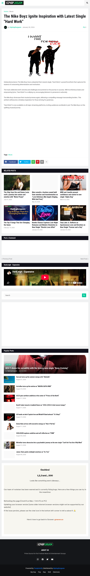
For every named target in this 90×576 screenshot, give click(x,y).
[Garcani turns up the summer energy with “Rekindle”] (9, 379)
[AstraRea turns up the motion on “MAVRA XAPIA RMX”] (9, 388)
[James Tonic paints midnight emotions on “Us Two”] (9, 454)
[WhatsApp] (33, 162)
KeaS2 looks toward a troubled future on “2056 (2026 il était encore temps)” (41, 405)
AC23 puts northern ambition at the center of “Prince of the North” (37, 396)
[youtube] (52, 559)
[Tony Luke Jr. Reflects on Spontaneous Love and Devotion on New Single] (73, 213)
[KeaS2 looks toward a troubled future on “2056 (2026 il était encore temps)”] (9, 407)
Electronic (56, 572)
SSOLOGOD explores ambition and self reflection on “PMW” (35, 433)
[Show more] (46, 162)
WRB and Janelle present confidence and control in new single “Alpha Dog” (70, 194)
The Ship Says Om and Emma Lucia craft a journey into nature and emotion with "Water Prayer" (16, 194)
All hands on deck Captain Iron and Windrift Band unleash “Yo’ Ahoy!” (38, 414)
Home (6, 11)
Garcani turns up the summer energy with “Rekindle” (33, 377)
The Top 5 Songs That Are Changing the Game (17, 224)
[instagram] (38, 559)
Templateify (38, 568)
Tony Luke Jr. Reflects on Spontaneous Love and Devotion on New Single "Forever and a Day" (72, 225)
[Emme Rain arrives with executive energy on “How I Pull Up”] (9, 426)
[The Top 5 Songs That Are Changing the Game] (17, 213)
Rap (44, 572)
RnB (49, 572)
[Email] (42, 162)
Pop (39, 572)
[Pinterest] (38, 162)
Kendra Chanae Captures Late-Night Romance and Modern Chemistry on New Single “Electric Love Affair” (45, 225)
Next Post (84, 259)
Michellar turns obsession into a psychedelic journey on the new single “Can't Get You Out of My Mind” (49, 443)
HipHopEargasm (59, 568)
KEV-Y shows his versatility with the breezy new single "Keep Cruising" (36, 368)
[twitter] (47, 559)
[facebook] (42, 559)
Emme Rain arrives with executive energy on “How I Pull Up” (35, 424)
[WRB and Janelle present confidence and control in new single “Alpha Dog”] (73, 182)
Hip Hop (33, 572)
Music (11, 11)
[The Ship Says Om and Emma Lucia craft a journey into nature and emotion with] (17, 182)
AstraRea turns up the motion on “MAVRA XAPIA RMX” (33, 386)
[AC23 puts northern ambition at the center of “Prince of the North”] (9, 398)
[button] (2, 3)
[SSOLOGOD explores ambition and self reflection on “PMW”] (9, 435)
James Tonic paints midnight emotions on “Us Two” (32, 452)
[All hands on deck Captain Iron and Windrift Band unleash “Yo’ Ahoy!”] (9, 417)
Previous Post (7, 259)
